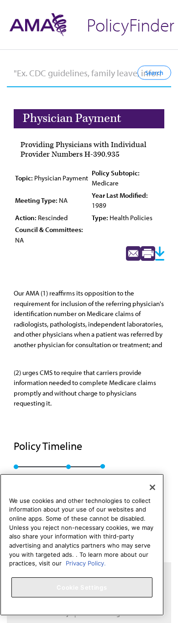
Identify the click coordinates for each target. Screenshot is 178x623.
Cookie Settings (82, 587)
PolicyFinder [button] (130, 24)
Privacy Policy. (86, 563)
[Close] (152, 487)
